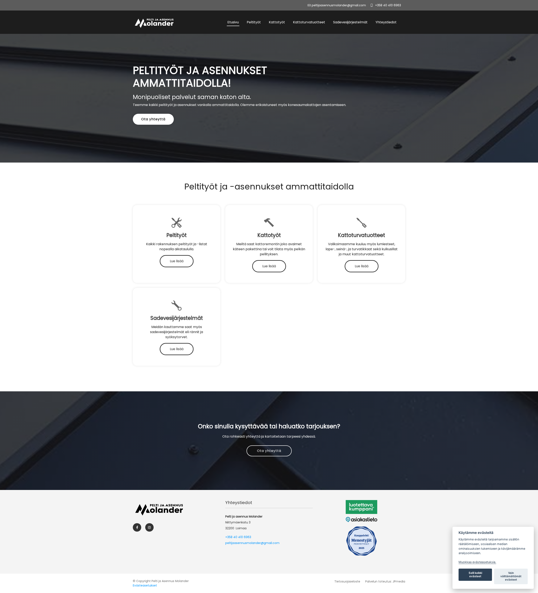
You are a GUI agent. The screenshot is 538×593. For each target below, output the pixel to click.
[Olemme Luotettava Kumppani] (361, 507)
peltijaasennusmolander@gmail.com (252, 543)
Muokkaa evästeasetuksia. (477, 562)
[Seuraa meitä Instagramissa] (149, 527)
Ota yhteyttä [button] (153, 119)
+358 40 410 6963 (388, 5)
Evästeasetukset (145, 585)
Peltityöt (254, 22)
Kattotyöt (277, 22)
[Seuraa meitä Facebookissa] (137, 527)
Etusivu (233, 22)
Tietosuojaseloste (347, 581)
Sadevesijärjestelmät (350, 22)
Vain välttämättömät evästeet (510, 576)
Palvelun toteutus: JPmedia (385, 581)
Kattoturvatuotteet (309, 22)
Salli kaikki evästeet (475, 574)
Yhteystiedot (386, 22)
